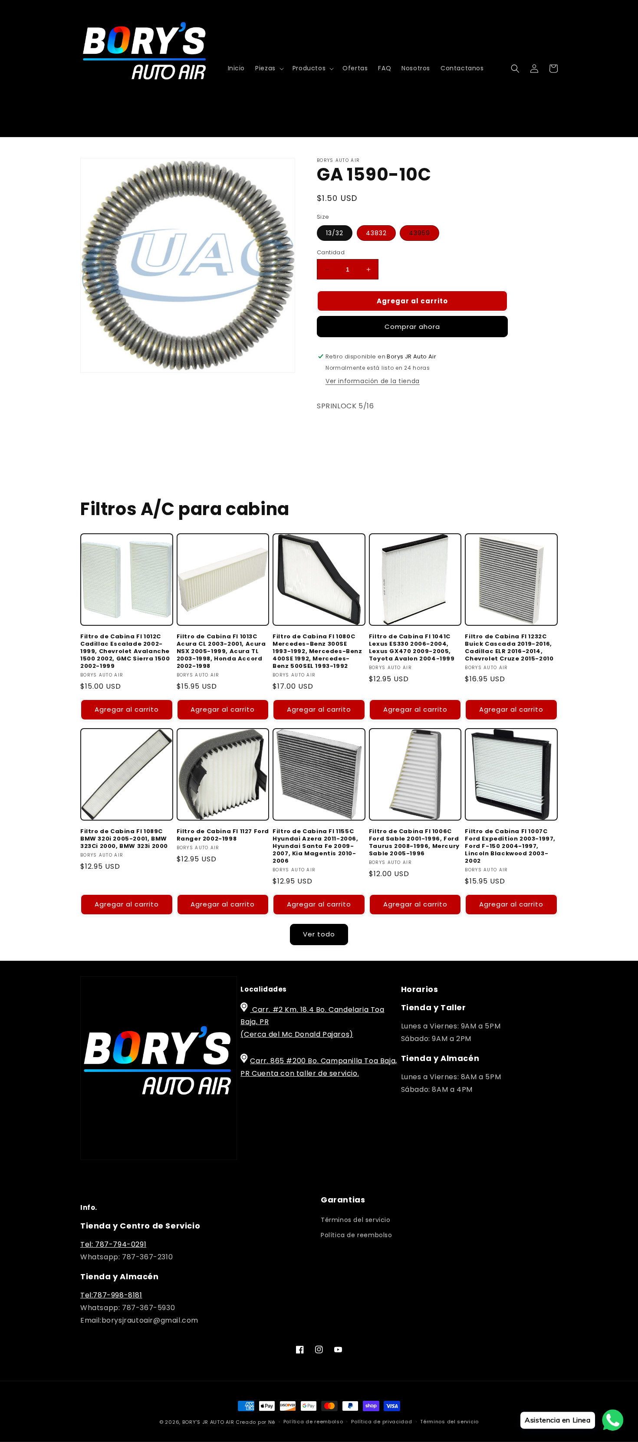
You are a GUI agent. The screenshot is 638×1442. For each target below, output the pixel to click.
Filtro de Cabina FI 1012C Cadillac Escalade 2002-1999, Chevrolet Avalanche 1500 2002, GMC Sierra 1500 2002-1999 (125, 651)
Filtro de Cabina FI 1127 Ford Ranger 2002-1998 (223, 835)
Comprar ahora (412, 326)
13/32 (334, 233)
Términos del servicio (356, 1219)
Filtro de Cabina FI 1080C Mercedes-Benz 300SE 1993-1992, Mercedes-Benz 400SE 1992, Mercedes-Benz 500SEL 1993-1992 (317, 651)
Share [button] (336, 432)
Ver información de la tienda (373, 381)
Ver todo (319, 934)
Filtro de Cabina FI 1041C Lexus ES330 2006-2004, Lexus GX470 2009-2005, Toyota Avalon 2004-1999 (412, 648)
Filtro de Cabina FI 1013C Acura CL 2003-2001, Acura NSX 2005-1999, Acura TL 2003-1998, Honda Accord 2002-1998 (221, 651)
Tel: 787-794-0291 (113, 1244)
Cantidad (331, 252)
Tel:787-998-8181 (111, 1295)
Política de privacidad (381, 1421)
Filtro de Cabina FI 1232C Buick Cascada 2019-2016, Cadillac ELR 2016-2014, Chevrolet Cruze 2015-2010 (509, 648)
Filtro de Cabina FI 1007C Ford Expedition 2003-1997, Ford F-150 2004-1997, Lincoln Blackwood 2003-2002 (510, 846)
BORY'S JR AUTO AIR (209, 1422)
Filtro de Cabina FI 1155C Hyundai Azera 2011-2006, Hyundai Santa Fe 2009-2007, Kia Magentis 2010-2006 (315, 846)
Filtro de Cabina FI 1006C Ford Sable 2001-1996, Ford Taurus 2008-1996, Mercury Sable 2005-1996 (414, 842)
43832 (376, 233)
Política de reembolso (356, 1235)
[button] (268, 68)
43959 (419, 233)
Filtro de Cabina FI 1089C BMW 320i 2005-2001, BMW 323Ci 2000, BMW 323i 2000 (124, 839)
